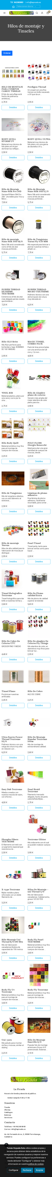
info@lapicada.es (33, 2)
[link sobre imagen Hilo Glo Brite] (13, 327)
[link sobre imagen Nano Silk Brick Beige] (13, 224)
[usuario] (42, 13)
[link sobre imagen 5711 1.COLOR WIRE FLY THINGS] (39, 626)
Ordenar (7, 53)
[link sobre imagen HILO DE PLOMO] (39, 578)
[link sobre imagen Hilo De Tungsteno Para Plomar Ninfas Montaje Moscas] (13, 478)
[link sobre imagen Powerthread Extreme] (13, 275)
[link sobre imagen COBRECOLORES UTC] (13, 626)
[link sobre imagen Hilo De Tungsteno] (39, 224)
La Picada (14, 1089)
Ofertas (7, 1110)
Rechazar (27, 1170)
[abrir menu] (4, 13)
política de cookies (36, 1164)
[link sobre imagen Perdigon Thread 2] (39, 72)
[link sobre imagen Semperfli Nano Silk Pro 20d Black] (13, 174)
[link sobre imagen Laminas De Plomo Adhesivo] (39, 478)
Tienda (7, 1107)
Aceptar (39, 1170)
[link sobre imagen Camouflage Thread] (13, 72)
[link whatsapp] (13, 6)
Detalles (13, 107)
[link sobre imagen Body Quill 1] (13, 428)
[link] (21, 13)
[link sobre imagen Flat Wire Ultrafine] (39, 378)
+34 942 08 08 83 (19, 1127)
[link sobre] (26, 1081)
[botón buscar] (36, 13)
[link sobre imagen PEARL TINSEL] (39, 528)
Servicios (8, 1118)
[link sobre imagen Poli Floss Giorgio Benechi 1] (39, 428)
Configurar (13, 1170)
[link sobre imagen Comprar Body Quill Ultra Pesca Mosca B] (39, 124)
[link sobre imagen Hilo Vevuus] (13, 528)
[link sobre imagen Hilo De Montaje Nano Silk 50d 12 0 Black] (39, 174)
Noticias (7, 1115)
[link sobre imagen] (13, 676)
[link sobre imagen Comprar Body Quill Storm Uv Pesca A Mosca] (13, 124)
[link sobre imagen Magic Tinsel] (39, 327)
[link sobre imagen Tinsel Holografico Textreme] (13, 578)
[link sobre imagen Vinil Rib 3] (13, 378)
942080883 (18, 2)
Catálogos (8, 1112)
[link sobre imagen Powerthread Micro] (39, 275)
